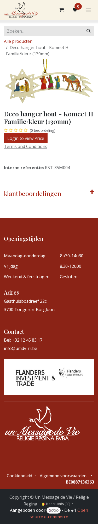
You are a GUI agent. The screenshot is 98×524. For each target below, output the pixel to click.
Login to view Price (25, 138)
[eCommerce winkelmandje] (61, 10)
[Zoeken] (88, 31)
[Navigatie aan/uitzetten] (88, 10)
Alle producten (18, 41)
